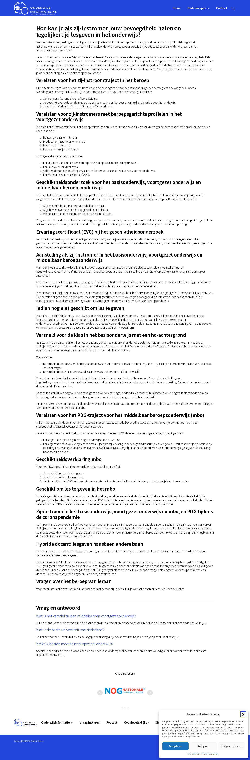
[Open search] (233, 8)
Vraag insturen (90, 722)
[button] (243, 714)
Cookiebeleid (193, 753)
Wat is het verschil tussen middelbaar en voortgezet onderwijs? (86, 615)
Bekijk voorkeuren (232, 746)
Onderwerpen (196, 8)
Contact (221, 8)
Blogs (16, 753)
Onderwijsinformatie (55, 722)
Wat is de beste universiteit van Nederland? (70, 629)
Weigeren (203, 746)
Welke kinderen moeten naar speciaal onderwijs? (74, 643)
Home (177, 8)
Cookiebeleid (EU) (136, 722)
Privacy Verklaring (210, 753)
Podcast (111, 722)
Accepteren (175, 746)
